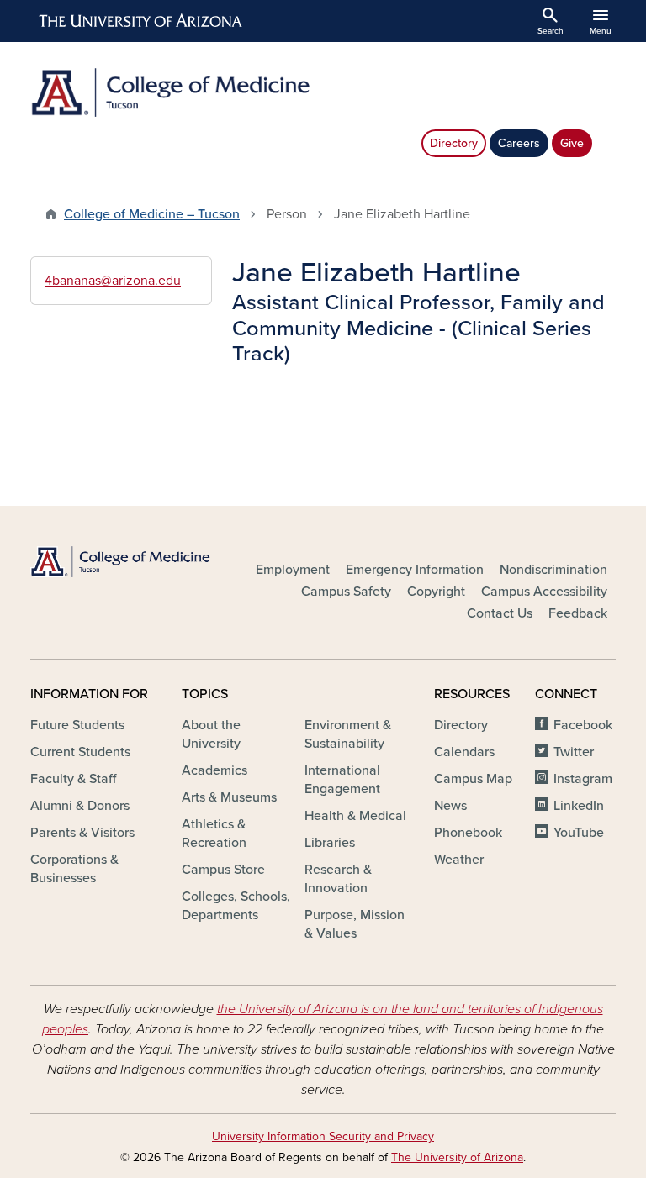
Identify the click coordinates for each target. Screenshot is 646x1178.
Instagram (582, 778)
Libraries (329, 842)
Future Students (77, 725)
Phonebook (468, 832)
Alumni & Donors (80, 805)
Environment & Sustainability (347, 734)
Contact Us (499, 613)
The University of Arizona (457, 1157)
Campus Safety (346, 591)
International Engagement (342, 779)
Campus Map (473, 778)
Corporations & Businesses (74, 868)
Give (572, 143)
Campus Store (223, 869)
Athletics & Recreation (214, 833)
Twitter (573, 752)
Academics (214, 770)
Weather (459, 859)
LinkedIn (578, 805)
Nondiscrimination (553, 569)
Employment (293, 569)
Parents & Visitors (82, 832)
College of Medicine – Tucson (152, 214)
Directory (454, 143)
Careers (519, 143)
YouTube (578, 832)
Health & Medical (355, 815)
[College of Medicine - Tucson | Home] (171, 92)
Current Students (80, 752)
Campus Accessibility (544, 591)
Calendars (464, 752)
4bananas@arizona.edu (113, 280)
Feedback (577, 613)
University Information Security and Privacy (323, 1136)
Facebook (582, 725)
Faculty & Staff (73, 778)
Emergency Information (415, 569)
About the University (211, 734)
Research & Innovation (338, 879)
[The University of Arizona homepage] (141, 21)
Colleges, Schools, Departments (236, 905)
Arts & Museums (229, 797)
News (450, 805)
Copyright (436, 591)
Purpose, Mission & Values (354, 924)
